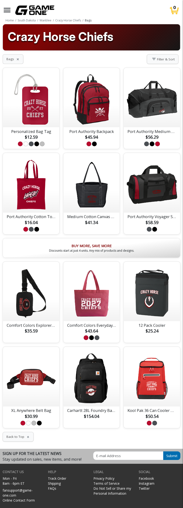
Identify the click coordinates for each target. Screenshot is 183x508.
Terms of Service (106, 483)
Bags (13, 59)
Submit (172, 455)
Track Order (57, 478)
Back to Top (18, 437)
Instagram (146, 483)
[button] (7, 10)
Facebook (146, 478)
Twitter (144, 488)
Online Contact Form (19, 500)
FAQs (52, 488)
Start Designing (31, 118)
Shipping (54, 483)
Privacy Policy (103, 478)
